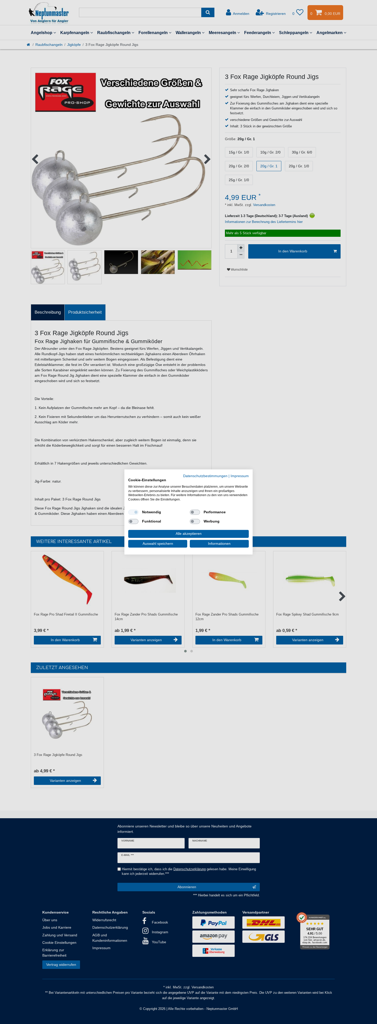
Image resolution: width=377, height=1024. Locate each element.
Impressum (240, 476)
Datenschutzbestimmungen (205, 476)
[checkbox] (133, 512)
